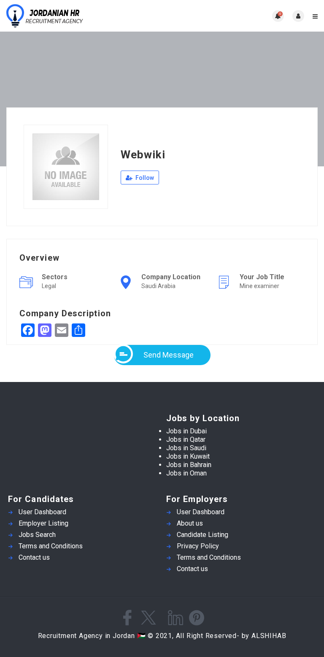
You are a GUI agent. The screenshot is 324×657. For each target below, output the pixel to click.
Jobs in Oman (186, 473)
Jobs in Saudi (186, 448)
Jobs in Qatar (185, 439)
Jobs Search (37, 535)
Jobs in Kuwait (188, 456)
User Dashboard (42, 512)
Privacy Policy (198, 546)
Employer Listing (43, 523)
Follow (144, 177)
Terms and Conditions (51, 546)
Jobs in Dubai (186, 431)
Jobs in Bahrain (188, 465)
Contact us (34, 557)
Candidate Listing (202, 535)
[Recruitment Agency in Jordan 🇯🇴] (84, 15)
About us (190, 523)
